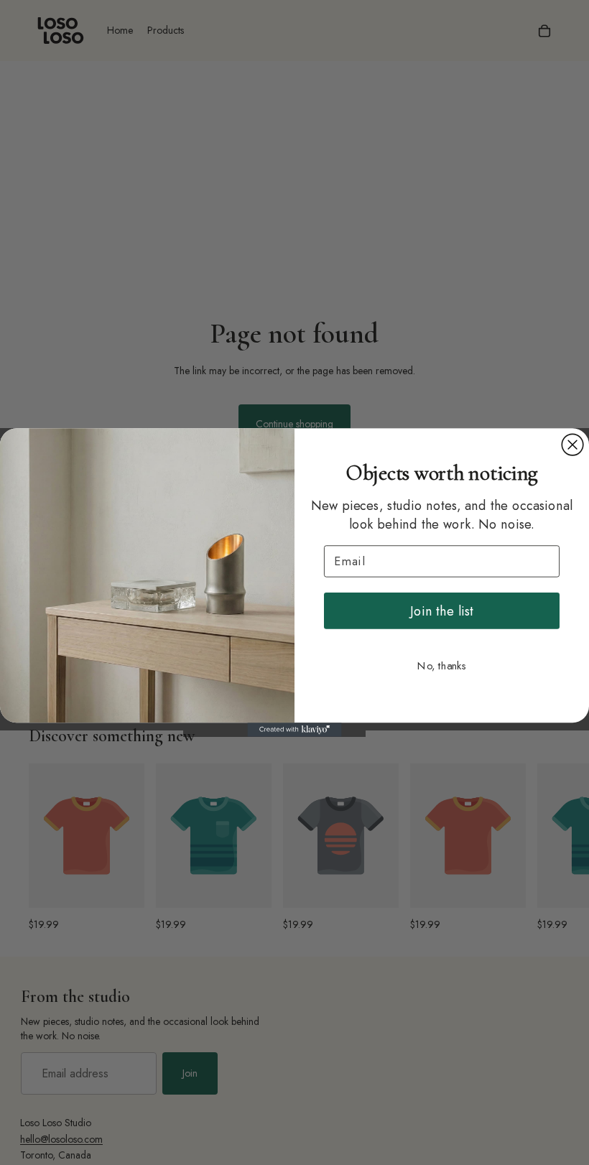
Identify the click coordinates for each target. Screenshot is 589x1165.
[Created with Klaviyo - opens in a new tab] (294, 730)
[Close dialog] (572, 444)
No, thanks (441, 666)
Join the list (441, 610)
